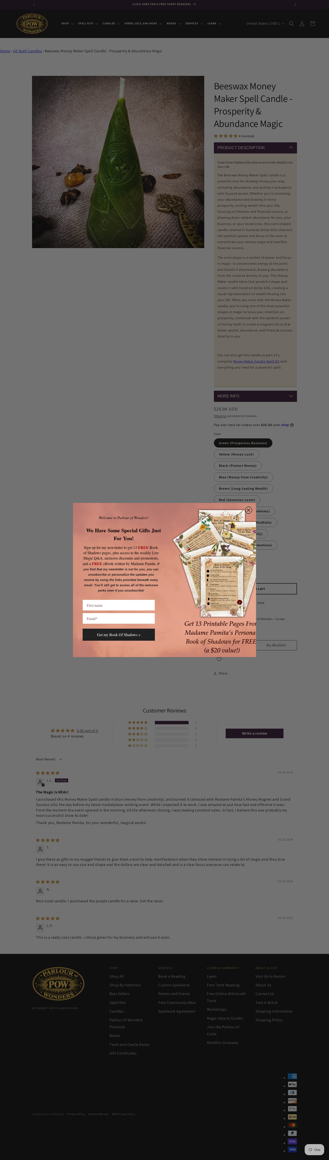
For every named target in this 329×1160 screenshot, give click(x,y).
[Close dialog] (248, 510)
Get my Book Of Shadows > (119, 634)
